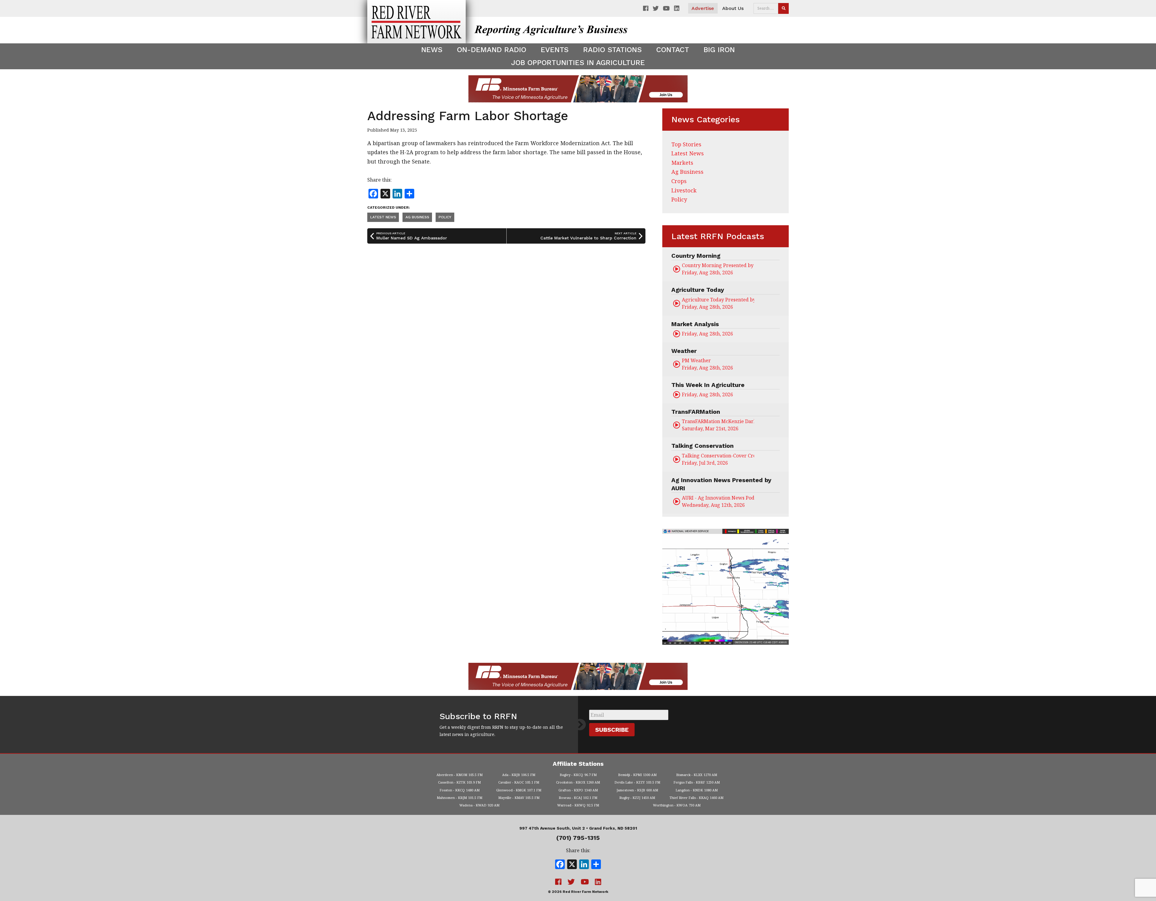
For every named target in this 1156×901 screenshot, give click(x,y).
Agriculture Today (697, 289)
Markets (682, 162)
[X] (572, 864)
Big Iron (719, 49)
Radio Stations (612, 49)
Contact (672, 49)
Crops (679, 181)
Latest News (383, 217)
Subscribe (612, 729)
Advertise (702, 8)
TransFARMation (695, 411)
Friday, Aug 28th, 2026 (718, 269)
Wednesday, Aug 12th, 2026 (718, 501)
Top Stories (686, 144)
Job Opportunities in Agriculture (578, 62)
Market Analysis (695, 324)
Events (555, 49)
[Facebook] (560, 864)
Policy (445, 217)
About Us (733, 8)
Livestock (684, 190)
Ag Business (417, 217)
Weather (684, 350)
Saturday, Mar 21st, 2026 (718, 425)
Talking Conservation (702, 445)
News (432, 49)
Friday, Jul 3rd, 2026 (718, 459)
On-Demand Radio (491, 49)
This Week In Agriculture (707, 384)
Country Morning (695, 255)
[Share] (596, 864)
